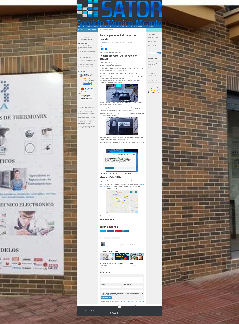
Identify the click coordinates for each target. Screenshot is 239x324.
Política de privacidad (111, 294)
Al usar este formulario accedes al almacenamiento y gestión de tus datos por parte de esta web (122, 294)
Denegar (119, 168)
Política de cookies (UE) (130, 305)
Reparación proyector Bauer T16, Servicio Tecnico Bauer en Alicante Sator (106, 263)
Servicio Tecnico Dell (115, 237)
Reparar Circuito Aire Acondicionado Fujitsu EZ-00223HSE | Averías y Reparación (86, 47)
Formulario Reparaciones (92, 26)
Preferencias (129, 168)
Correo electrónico (127, 284)
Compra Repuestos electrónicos (127, 26)
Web (102, 288)
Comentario (103, 276)
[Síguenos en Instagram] (91, 29)
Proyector (111, 29)
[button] (133, 154)
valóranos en (87, 83)
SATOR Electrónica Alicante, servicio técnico (88, 76)
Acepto (109, 168)
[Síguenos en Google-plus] (95, 29)
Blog (83, 26)
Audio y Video (103, 29)
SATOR (103, 42)
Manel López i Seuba (89, 88)
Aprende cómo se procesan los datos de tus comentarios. (131, 301)
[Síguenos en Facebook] (89, 29)
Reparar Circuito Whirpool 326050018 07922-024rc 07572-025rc (87, 117)
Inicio (79, 26)
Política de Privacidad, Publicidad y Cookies (113, 305)
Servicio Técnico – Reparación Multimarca (145, 26)
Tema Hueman (93, 310)
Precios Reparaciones (114, 26)
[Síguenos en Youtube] (93, 29)
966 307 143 (154, 64)
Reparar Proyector (108, 237)
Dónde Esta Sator (103, 26)
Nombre (103, 284)
